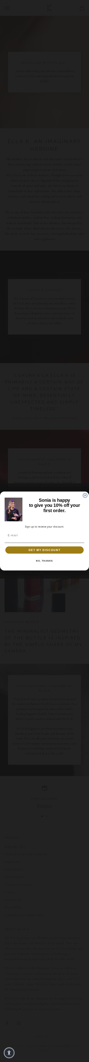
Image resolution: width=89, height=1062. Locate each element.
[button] (9, 1052)
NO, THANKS (44, 561)
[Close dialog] (85, 495)
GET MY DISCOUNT (44, 549)
